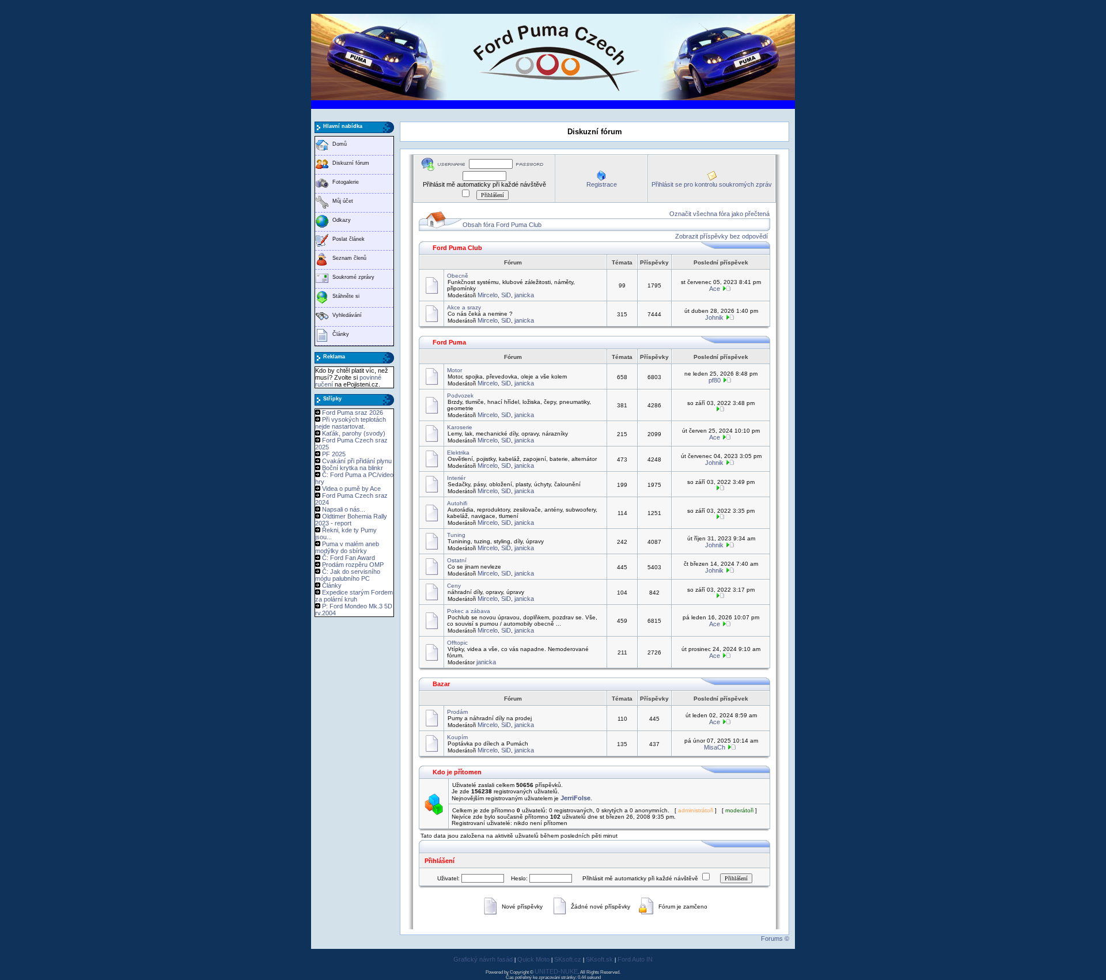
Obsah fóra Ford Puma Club (502, 224)
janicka (524, 295)
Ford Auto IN (635, 959)
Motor (454, 370)
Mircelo (488, 295)
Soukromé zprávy (353, 277)
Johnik (714, 317)
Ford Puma (449, 342)
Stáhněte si (345, 296)
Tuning (456, 535)
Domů (339, 144)
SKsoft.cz (567, 959)
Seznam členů (349, 258)
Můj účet (342, 201)
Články (340, 334)
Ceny (454, 585)
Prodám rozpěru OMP (353, 564)
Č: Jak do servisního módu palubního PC (347, 575)
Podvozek (460, 395)
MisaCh (714, 747)
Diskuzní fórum (350, 163)
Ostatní (457, 560)
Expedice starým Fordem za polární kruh (354, 596)
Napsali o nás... (343, 509)
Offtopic (457, 643)
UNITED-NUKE (556, 971)
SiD (506, 295)
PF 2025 (334, 454)
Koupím (457, 737)
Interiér (456, 478)
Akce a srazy (464, 307)
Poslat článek (348, 239)
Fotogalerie (345, 182)
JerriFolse (575, 797)
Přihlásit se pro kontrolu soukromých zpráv (712, 184)
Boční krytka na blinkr (352, 467)
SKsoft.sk (599, 959)
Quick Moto (533, 959)
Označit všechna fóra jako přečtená (719, 213)
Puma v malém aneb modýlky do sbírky (347, 547)
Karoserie (459, 427)
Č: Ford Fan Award (348, 557)
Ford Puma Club (457, 247)
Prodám (457, 712)
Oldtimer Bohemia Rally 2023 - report (351, 520)
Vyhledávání (347, 315)
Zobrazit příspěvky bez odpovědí (721, 236)
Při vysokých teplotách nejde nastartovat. (350, 423)
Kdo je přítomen (457, 772)
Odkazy (341, 220)
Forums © (775, 938)
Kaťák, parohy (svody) (353, 433)
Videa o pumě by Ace (351, 488)
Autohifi (457, 503)
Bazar (441, 683)
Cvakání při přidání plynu (357, 460)
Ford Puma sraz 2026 (352, 412)
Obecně (457, 276)
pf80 (715, 380)
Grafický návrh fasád (483, 959)
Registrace (601, 184)
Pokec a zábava (468, 611)
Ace (714, 288)
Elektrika (458, 452)
